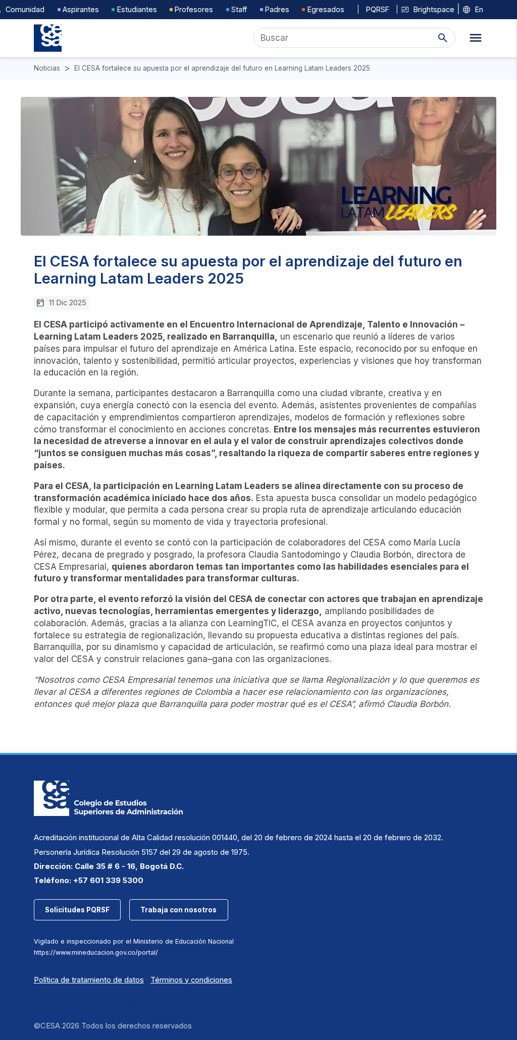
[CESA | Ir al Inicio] (48, 38)
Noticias (47, 68)
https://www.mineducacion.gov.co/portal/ (96, 952)
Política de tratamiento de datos (89, 979)
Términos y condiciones (191, 979)
